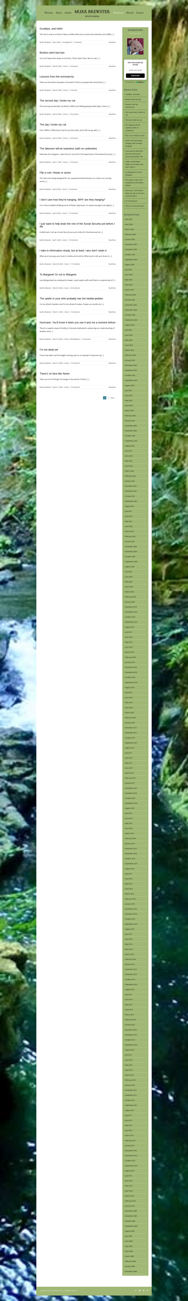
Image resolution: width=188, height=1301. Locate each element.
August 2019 (129, 627)
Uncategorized (67, 42)
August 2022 (129, 446)
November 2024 (131, 310)
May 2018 (128, 702)
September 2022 (131, 441)
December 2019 (131, 607)
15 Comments (75, 387)
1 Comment (73, 90)
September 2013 (131, 984)
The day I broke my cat (53, 124)
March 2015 (129, 894)
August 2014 (129, 929)
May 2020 (128, 582)
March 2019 (129, 652)
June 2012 (129, 1060)
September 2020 (131, 562)
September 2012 (131, 1045)
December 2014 (131, 909)
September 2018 (131, 682)
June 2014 (129, 939)
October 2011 (130, 1100)
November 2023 (131, 370)
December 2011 (131, 1090)
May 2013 (128, 1005)
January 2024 (130, 360)
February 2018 (130, 718)
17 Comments (73, 213)
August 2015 (129, 869)
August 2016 (129, 808)
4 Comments (74, 66)
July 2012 (128, 1055)
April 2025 (129, 285)
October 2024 (130, 315)
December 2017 (131, 728)
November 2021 (131, 491)
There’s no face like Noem (55, 373)
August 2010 (129, 1171)
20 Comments (75, 288)
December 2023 (131, 365)
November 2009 (131, 1216)
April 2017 (129, 768)
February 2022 (130, 476)
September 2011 (131, 1105)
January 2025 (130, 300)
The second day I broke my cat (57, 100)
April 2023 (129, 405)
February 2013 (130, 1020)
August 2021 (129, 506)
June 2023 (129, 395)
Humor (65, 66)
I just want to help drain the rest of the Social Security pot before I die (77, 225)
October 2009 (130, 1221)
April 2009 (129, 1251)
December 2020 (131, 546)
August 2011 (129, 1110)
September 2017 (131, 743)
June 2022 (129, 456)
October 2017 (130, 738)
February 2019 (130, 657)
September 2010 (131, 1166)
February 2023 (130, 416)
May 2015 (128, 884)
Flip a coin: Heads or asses (55, 172)
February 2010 (130, 1201)
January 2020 (130, 602)
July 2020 (128, 572)
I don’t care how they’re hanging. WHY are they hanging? (72, 199)
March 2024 (129, 350)
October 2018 (130, 677)
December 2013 (131, 969)
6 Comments (73, 189)
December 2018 (131, 667)
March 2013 (129, 1015)
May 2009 (128, 1246)
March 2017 (129, 773)
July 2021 (128, 511)
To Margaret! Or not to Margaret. (58, 274)
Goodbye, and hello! (51, 28)
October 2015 (130, 859)
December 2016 (131, 788)
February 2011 (130, 1140)
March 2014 (129, 954)
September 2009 (131, 1226)
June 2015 (129, 879)
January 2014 (130, 964)
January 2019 (130, 662)
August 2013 (129, 989)
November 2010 (131, 1156)
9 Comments (74, 138)
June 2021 (129, 516)
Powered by (130, 82)
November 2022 (131, 431)
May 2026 (128, 219)
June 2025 (129, 275)
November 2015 (131, 854)
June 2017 (129, 758)
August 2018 (129, 687)
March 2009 (129, 1256)
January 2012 (130, 1085)
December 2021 (131, 486)
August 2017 (129, 748)
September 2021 (131, 501)
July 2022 (128, 451)
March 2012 (129, 1075)
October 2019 (130, 617)
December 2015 (131, 848)
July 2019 (128, 632)
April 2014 (129, 949)
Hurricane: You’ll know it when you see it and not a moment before (77, 322)
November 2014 (131, 914)
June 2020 (129, 577)
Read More (112, 42)
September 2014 (131, 924)
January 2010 (130, 1206)
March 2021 (129, 531)
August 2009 (129, 1231)
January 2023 (130, 421)
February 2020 (130, 597)
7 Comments (77, 42)
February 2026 (130, 234)
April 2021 (129, 526)
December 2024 (131, 305)
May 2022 (128, 461)
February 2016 (130, 838)
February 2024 (130, 355)
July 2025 (128, 270)
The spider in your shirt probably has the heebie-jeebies (71, 298)
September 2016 (131, 803)
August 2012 (129, 1050)
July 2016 (128, 813)
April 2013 (129, 1010)
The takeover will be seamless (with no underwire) (68, 148)
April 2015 (129, 889)
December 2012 (131, 1030)
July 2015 (128, 874)
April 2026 (129, 224)
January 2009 (130, 1266)
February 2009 (130, 1261)
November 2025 (131, 249)
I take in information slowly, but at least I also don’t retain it (73, 250)
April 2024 (129, 345)
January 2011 (130, 1145)
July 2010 (128, 1176)
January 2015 (130, 904)
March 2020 (129, 592)
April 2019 (129, 647)
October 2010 (130, 1161)
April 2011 (129, 1130)
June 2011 (129, 1120)
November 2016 (131, 793)
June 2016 (129, 818)
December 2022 (131, 426)
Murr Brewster (46, 42)
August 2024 (129, 325)
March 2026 (129, 229)
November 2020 (131, 552)
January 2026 (130, 239)
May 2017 (128, 763)
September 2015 (131, 864)
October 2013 (130, 979)
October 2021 (130, 496)
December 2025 (131, 244)
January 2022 (130, 481)
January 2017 (130, 783)
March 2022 (129, 471)
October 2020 (130, 557)
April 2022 (129, 466)
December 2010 (131, 1151)
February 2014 (130, 959)
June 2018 (129, 697)
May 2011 (128, 1125)
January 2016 (130, 843)
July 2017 (128, 753)
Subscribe (135, 76)
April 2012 (129, 1070)
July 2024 (128, 330)
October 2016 (130, 798)
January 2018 (130, 723)
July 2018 (128, 692)
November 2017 (131, 733)
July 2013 (128, 994)
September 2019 (131, 622)
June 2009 (129, 1241)
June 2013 (129, 999)
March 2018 (129, 713)
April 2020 (129, 587)
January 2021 (130, 541)
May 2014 (128, 944)
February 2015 (130, 899)
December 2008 (131, 1271)
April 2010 (129, 1191)
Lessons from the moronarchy (57, 76)
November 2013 (131, 974)
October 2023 (130, 375)
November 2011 (131, 1095)
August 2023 (129, 385)
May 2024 (128, 340)
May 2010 (128, 1186)
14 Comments (74, 114)
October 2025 (130, 255)
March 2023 (129, 410)
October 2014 (130, 919)
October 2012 (130, 1040)
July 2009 (128, 1236)
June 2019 (129, 637)
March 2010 (129, 1196)
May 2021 (128, 521)
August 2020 (129, 567)
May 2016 (128, 823)
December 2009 (131, 1211)
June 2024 (129, 335)
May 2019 (128, 642)
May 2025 (128, 280)
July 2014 (128, 934)
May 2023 (128, 400)
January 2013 (130, 1025)
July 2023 (128, 390)
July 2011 (128, 1115)
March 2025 (129, 290)
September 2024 (131, 320)
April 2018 (129, 708)
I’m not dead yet (49, 349)
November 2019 (131, 612)
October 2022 (130, 436)
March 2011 (129, 1135)
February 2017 (130, 778)
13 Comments (73, 240)
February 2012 (130, 1080)
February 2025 (130, 295)
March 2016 (129, 833)
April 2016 (129, 828)
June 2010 (129, 1181)
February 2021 (130, 536)
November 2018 (131, 672)
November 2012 (131, 1035)
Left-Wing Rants (75, 339)
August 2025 (129, 265)
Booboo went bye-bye (52, 52)
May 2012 (128, 1065)
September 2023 (131, 380)
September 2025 (131, 260)
